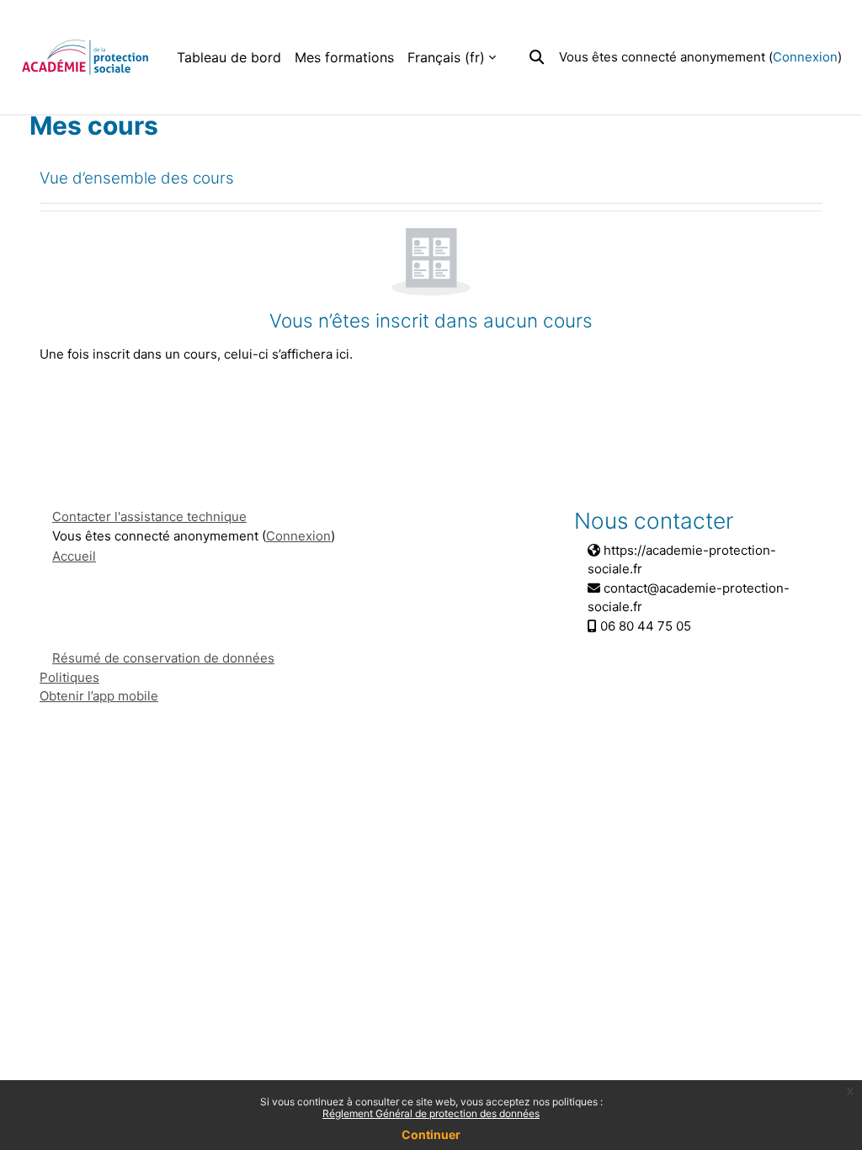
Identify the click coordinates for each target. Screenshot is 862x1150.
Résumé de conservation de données (163, 658)
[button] (536, 57)
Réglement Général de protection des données (431, 1113)
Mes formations (344, 57)
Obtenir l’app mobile (99, 696)
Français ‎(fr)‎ (446, 57)
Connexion (805, 57)
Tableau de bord (229, 57)
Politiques (69, 677)
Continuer (431, 1134)
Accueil (74, 556)
